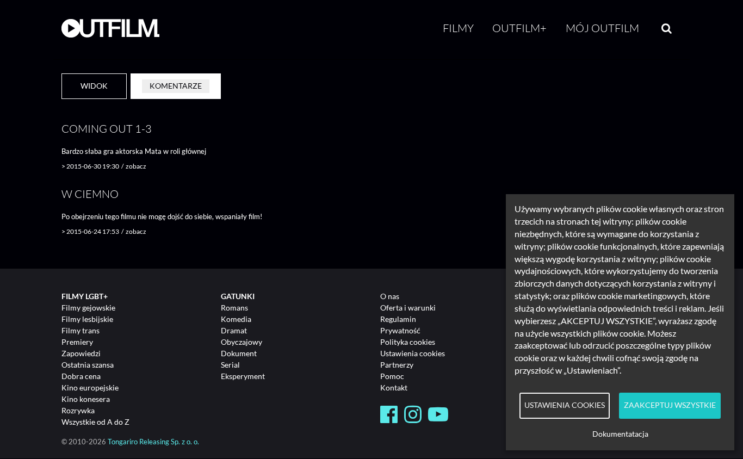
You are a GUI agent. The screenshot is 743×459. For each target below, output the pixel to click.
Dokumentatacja (620, 434)
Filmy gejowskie (88, 307)
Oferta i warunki (408, 307)
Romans (234, 307)
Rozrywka (78, 410)
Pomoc (392, 376)
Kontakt (393, 387)
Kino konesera (85, 399)
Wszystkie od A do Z (95, 421)
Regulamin (398, 319)
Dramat (234, 330)
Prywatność (400, 330)
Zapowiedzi (81, 353)
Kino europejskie (90, 387)
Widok (94, 85)
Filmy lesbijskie (87, 319)
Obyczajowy (241, 341)
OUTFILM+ (519, 28)
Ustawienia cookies (412, 353)
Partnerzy (396, 364)
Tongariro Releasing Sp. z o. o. (153, 442)
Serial (230, 364)
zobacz (136, 166)
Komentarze (176, 85)
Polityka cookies (407, 341)
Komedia (236, 319)
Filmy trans (80, 330)
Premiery (77, 341)
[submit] (667, 28)
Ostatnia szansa (87, 364)
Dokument (239, 353)
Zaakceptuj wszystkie (670, 405)
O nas (389, 296)
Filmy (458, 28)
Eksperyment (243, 376)
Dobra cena (81, 376)
